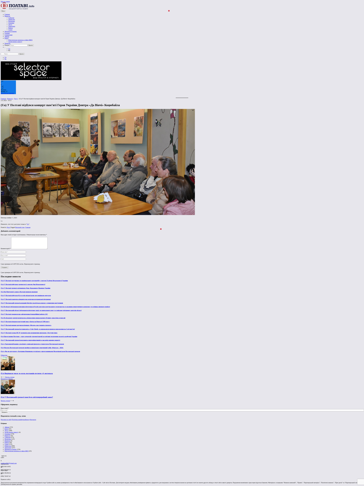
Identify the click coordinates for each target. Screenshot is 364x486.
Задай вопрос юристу (15, 42)
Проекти (7, 441)
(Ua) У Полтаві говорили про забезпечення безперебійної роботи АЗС (24, 314)
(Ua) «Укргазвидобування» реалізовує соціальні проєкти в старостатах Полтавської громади (32, 344)
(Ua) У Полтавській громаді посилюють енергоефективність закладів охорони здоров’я (30, 340)
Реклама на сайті (6, 419)
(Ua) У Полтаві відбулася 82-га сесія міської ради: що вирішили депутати (26, 295)
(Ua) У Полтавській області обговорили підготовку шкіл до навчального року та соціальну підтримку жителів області (41, 310)
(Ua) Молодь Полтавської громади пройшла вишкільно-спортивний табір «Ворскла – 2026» (32, 348)
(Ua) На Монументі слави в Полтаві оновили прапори (19, 292)
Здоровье (11, 23)
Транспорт (11, 26)
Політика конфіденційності (21, 419)
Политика (11, 21)
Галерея (7, 33)
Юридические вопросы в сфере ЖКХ (20, 40)
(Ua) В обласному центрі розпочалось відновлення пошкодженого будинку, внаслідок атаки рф (33, 318)
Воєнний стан (19, 227)
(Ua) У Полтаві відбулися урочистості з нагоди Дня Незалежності (23, 284)
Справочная (8, 35)
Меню (3, 11)
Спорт (10, 30)
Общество (11, 19)
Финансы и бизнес (11, 31)
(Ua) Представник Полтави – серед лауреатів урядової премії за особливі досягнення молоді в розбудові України (39, 336)
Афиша (7, 36)
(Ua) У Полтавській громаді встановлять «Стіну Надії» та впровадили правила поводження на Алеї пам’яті (38, 329)
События (11, 18)
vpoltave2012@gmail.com (9, 463)
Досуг (10, 24)
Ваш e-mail (5, 408)
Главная (7, 14)
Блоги (6, 38)
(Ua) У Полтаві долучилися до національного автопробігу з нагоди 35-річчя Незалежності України (34, 280)
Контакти (33, 419)
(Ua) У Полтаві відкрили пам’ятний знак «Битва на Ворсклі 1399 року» (25, 321)
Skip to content (5, 1)
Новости (7, 16)
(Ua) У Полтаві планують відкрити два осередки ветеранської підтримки (26, 299)
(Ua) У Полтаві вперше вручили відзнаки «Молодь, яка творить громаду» (26, 325)
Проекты (7, 43)
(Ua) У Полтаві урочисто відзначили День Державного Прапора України (25, 288)
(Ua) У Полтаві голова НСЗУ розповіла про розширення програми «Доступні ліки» (29, 333)
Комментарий (6, 248)
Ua (9, 49)
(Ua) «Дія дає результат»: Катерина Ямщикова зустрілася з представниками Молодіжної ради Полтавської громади (40, 351)
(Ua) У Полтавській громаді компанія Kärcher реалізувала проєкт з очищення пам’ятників (32, 303)
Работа (10, 28)
